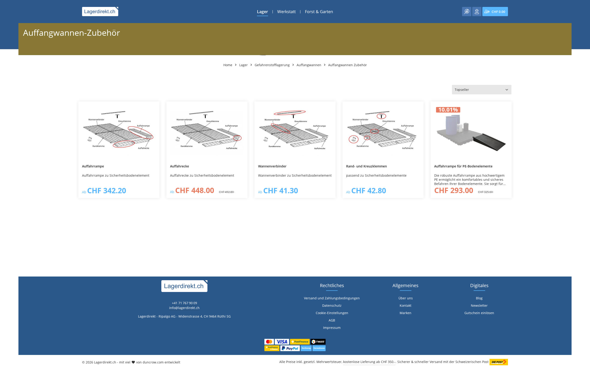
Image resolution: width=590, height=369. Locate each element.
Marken (405, 313)
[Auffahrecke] (207, 133)
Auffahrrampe (93, 166)
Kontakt (405, 305)
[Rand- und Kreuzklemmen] (383, 133)
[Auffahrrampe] (119, 133)
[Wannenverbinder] (295, 133)
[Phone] (5, 244)
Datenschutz (332, 305)
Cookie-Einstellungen (332, 313)
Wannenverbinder (272, 166)
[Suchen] (466, 11)
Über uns (405, 298)
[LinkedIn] (5, 234)
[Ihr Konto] (476, 11)
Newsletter (479, 305)
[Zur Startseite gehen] (100, 11)
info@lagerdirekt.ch (184, 308)
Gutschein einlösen (479, 313)
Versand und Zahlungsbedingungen (332, 298)
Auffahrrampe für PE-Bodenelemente (463, 166)
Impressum (332, 327)
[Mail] (5, 253)
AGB (332, 320)
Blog (479, 298)
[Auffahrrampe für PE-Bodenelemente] (471, 133)
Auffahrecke (179, 166)
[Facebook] (5, 225)
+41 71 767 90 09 (184, 303)
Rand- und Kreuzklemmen (366, 166)
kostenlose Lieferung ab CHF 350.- (369, 362)
